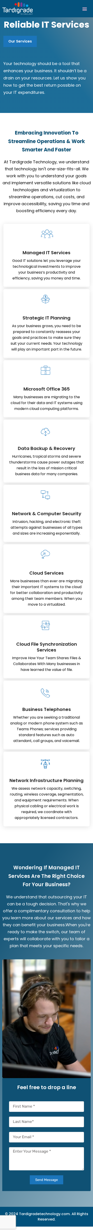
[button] (84, 8)
